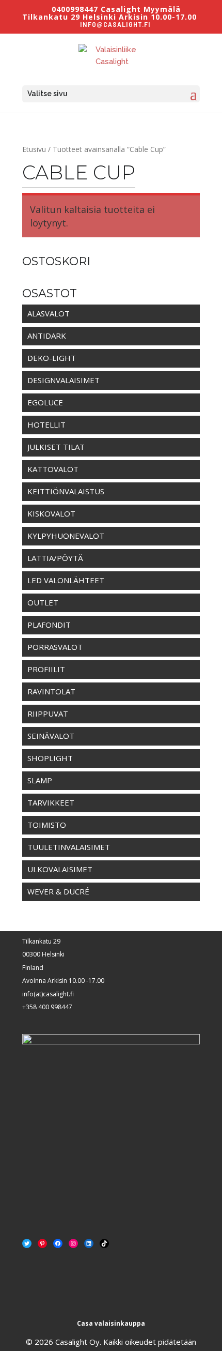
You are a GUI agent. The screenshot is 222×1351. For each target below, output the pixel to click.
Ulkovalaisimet (59, 869)
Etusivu (34, 149)
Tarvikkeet (50, 802)
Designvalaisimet (63, 380)
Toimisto (46, 824)
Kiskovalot (51, 513)
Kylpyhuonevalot (65, 535)
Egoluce (45, 402)
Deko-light (51, 358)
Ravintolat (51, 691)
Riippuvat (47, 713)
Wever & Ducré (58, 891)
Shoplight (50, 758)
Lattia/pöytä (55, 558)
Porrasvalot (55, 647)
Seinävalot (50, 736)
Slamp (39, 780)
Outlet (42, 602)
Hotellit (46, 424)
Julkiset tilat (56, 447)
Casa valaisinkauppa (111, 1323)
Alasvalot (48, 313)
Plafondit (49, 624)
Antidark (46, 335)
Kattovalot (52, 469)
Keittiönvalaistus (65, 491)
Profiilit (46, 669)
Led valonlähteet (65, 580)
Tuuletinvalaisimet (68, 847)
